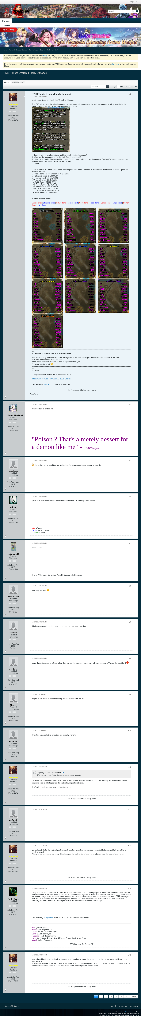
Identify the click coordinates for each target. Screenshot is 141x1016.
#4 (130, 497)
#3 (130, 460)
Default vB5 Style (11, 1006)
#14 (129, 888)
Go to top (134, 1006)
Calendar (6, 25)
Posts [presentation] (6, 82)
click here (115, 64)
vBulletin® (127, 1012)
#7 (130, 622)
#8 (130, 658)
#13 (129, 846)
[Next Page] (127, 86)
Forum (11, 50)
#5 (130, 543)
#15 (129, 955)
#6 (130, 586)
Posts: (11, 120)
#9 (130, 695)
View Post (63, 772)
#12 (129, 810)
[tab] (7, 82)
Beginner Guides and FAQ (49, 50)
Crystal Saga (33, 50)
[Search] (137, 11)
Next (134, 997)
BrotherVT (48, 384)
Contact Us (122, 1006)
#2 (130, 405)
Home (5, 50)
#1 (130, 94)
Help (112, 1006)
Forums (6, 21)
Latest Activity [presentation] (18, 82)
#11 (129, 767)
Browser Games (21, 50)
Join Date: (11, 116)
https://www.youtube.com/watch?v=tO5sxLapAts (51, 379)
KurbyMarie (48, 918)
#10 (129, 731)
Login (132, 2)
